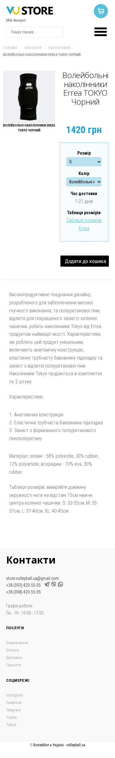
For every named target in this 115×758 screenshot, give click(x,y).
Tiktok (11, 725)
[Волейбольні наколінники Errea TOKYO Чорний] (29, 97)
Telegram (13, 710)
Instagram (14, 695)
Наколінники (59, 48)
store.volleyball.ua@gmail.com (32, 578)
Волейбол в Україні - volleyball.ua (59, 745)
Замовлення (17, 642)
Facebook (13, 702)
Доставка (14, 657)
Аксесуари (33, 48)
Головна (10, 48)
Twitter (11, 717)
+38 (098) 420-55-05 (23, 591)
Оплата (12, 650)
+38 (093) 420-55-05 (24, 585)
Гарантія (13, 665)
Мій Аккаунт (16, 20)
